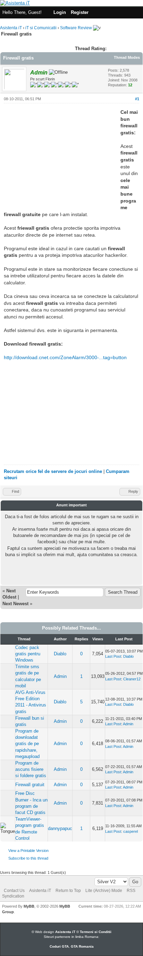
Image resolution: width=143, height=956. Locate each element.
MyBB (29, 906)
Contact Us (14, 890)
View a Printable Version (28, 850)
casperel (130, 831)
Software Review (76, 27)
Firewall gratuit (29, 784)
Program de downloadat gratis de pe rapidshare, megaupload (27, 743)
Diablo (60, 653)
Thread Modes (127, 57)
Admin (60, 676)
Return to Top (68, 890)
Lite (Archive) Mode (103, 890)
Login (59, 12)
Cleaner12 (132, 679)
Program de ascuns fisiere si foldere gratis (30, 769)
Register (80, 12)
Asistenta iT (11, 27)
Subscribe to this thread (28, 858)
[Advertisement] (62, 157)
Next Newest (15, 603)
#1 (137, 99)
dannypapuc (60, 828)
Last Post (113, 656)
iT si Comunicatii (41, 27)
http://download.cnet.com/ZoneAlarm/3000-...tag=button (65, 357)
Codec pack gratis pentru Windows (27, 654)
